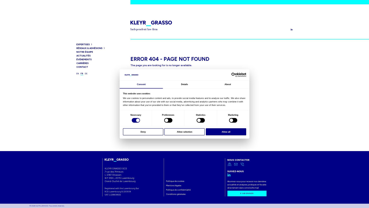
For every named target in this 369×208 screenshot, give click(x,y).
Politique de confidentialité (178, 190)
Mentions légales (173, 185)
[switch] (168, 120)
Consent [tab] (141, 84)
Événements (84, 59)
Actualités (83, 55)
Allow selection (184, 132)
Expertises (83, 44)
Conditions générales (176, 194)
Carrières (82, 63)
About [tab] (228, 84)
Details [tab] (184, 84)
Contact (82, 67)
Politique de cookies (175, 181)
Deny (143, 132)
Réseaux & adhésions (89, 48)
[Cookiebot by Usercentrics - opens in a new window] (233, 75)
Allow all (226, 132)
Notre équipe (84, 52)
